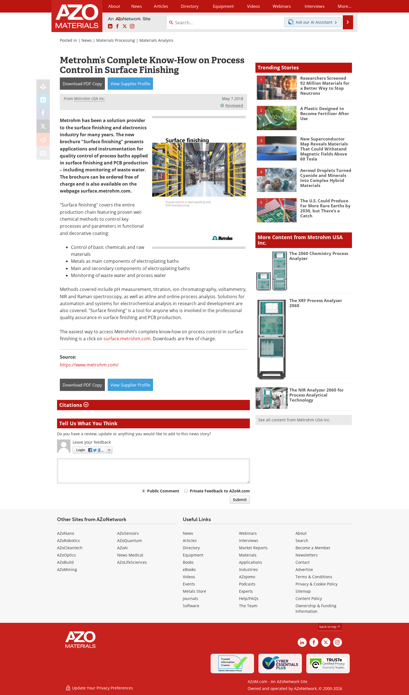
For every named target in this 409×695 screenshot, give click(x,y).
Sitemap (303, 591)
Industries (248, 569)
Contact (302, 562)
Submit (240, 499)
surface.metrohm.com (127, 339)
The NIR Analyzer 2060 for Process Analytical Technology (316, 395)
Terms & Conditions (313, 576)
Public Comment (163, 491)
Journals (190, 598)
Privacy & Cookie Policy (316, 584)
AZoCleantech (70, 547)
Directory (190, 6)
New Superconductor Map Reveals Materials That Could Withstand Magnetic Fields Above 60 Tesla (324, 149)
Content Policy (308, 598)
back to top (328, 626)
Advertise (304, 569)
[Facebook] (43, 113)
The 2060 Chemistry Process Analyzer (318, 256)
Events (189, 584)
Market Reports (253, 547)
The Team (248, 605)
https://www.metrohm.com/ (89, 365)
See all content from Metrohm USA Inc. (294, 419)
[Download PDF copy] (43, 86)
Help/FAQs (248, 598)
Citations (71, 405)
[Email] (43, 153)
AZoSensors (128, 533)
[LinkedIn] (43, 99)
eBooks (189, 569)
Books (188, 562)
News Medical (130, 555)
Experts (246, 591)
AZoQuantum (129, 540)
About (301, 533)
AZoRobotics (68, 540)
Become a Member (313, 547)
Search (301, 540)
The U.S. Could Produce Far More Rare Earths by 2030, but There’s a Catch (325, 208)
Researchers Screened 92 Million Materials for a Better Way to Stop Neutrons (324, 85)
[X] (43, 126)
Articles (190, 540)
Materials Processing (115, 40)
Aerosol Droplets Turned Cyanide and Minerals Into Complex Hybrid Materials (325, 177)
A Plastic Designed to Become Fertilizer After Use (324, 113)
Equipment (193, 555)
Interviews (248, 540)
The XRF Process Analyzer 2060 (315, 303)
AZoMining (67, 569)
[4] (276, 179)
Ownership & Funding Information (315, 608)
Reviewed (234, 105)
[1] (276, 87)
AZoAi (122, 547)
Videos (189, 576)
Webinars (248, 533)
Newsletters (306, 555)
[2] (276, 117)
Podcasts (247, 584)
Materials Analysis (156, 40)
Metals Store (194, 591)
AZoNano (65, 533)
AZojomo (247, 576)
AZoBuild (65, 562)
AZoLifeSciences (132, 562)
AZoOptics (66, 555)
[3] (276, 147)
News (87, 40)
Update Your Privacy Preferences (102, 688)
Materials (248, 555)
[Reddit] (43, 139)
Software (191, 605)
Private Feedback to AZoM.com (220, 491)
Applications (250, 562)
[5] (276, 209)
